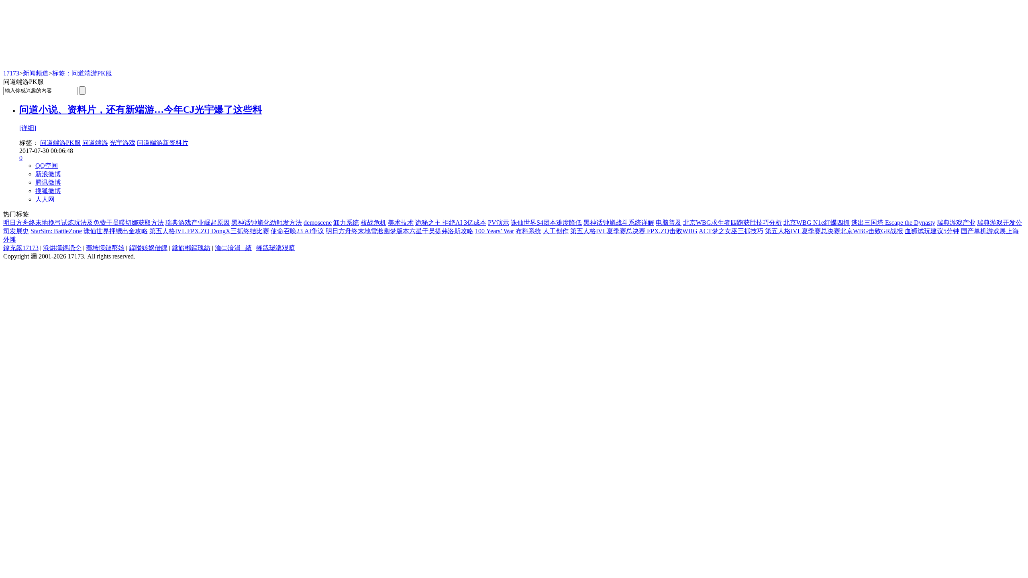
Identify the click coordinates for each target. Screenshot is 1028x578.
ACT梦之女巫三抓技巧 (731, 231)
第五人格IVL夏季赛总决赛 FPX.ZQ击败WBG (634, 231)
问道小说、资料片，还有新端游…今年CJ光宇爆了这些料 (140, 109)
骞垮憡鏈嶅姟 (105, 247)
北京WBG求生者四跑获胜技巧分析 (732, 222)
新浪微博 (48, 174)
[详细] (27, 127)
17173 (11, 73)
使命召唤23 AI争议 (297, 231)
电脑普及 (668, 222)
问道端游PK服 (60, 142)
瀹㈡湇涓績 (233, 247)
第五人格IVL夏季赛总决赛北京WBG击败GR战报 (834, 231)
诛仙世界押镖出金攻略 (116, 231)
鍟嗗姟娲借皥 (148, 247)
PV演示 (498, 222)
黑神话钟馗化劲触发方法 (266, 222)
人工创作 (556, 231)
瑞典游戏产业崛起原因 (197, 222)
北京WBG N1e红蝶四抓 (816, 222)
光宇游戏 (122, 142)
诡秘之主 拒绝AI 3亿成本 (450, 222)
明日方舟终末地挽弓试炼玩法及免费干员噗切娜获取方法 (83, 222)
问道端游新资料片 (162, 142)
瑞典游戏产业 (956, 222)
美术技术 (401, 222)
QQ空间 (46, 165)
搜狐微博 (48, 190)
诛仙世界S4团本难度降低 (546, 222)
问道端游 (95, 142)
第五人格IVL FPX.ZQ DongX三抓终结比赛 (209, 231)
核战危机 (373, 222)
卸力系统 (346, 222)
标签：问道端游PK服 (82, 73)
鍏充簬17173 (21, 247)
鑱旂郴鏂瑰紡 (191, 247)
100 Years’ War (494, 231)
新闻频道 (36, 73)
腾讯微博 (48, 182)
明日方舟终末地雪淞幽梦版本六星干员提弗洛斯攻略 (399, 231)
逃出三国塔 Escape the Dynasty (893, 222)
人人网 (45, 199)
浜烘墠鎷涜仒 (62, 247)
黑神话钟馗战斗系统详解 (618, 222)
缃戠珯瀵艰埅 (275, 247)
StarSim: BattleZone (56, 231)
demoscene (318, 222)
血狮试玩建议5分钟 (932, 231)
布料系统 (528, 231)
